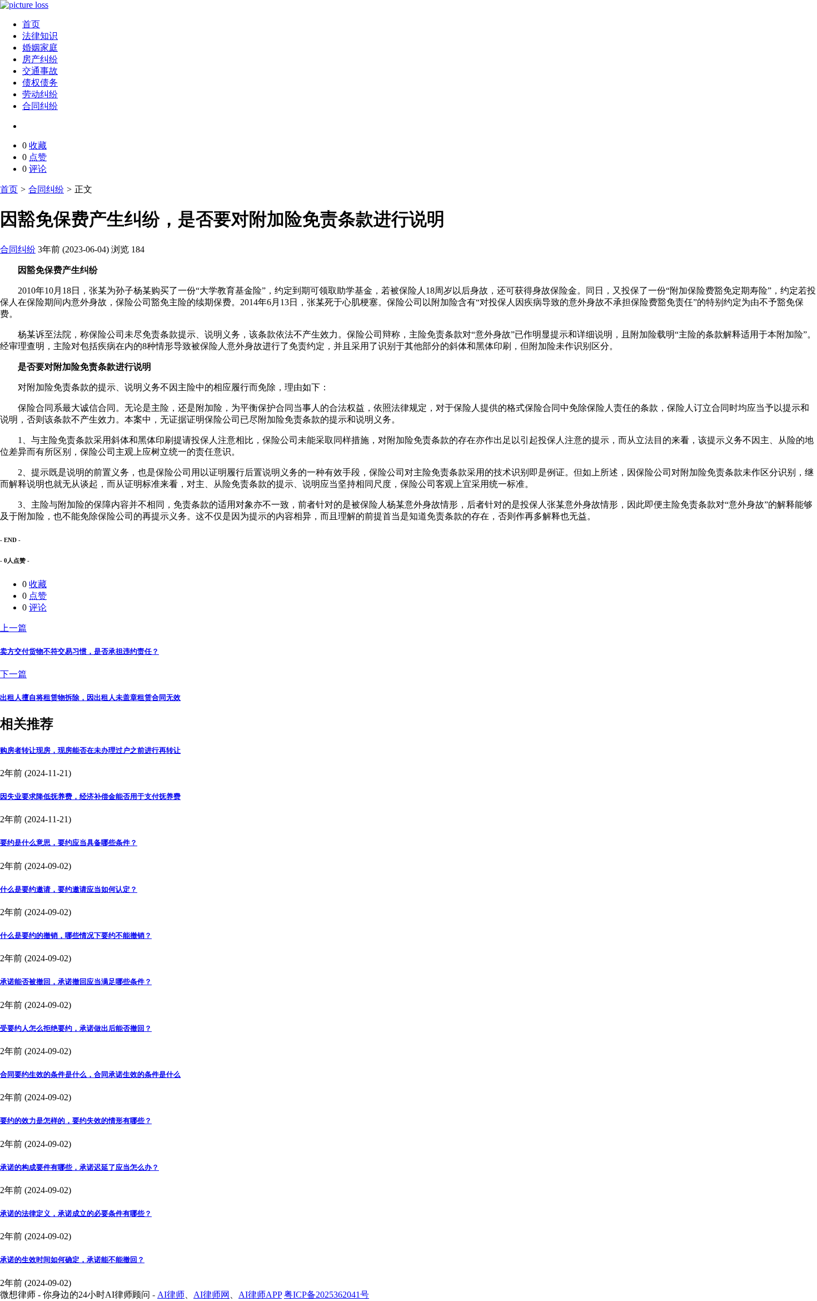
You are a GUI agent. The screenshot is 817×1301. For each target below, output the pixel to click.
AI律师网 (211, 1294)
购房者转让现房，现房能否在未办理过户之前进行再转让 (90, 750)
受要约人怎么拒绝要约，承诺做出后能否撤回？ (76, 1028)
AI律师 (171, 1294)
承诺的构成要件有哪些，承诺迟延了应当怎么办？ (79, 1167)
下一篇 (13, 674)
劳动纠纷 (40, 94)
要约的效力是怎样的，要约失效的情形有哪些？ (76, 1120)
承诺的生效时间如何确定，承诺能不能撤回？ (72, 1259)
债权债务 (40, 82)
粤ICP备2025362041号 (326, 1294)
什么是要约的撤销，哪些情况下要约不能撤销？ (76, 935)
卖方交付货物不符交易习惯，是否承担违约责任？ (79, 651)
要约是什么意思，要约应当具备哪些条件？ (68, 842)
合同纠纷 (40, 106)
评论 (38, 168)
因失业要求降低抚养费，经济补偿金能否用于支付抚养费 (90, 796)
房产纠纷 (40, 59)
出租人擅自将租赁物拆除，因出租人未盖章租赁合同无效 (90, 697)
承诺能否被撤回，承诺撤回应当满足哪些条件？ (76, 981)
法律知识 (40, 36)
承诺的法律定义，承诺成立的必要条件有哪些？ (76, 1213)
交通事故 (40, 71)
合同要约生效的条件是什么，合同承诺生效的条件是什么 (90, 1074)
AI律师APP (260, 1294)
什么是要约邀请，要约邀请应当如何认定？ (68, 889)
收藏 (38, 145)
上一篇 (13, 628)
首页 (31, 24)
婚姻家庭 (40, 47)
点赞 (38, 157)
